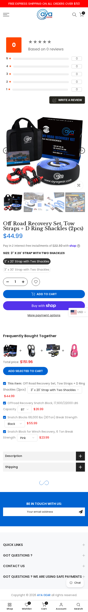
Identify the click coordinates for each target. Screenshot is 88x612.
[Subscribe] (81, 511)
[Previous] (6, 151)
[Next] (82, 151)
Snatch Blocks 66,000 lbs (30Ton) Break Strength (42, 417)
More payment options (44, 315)
